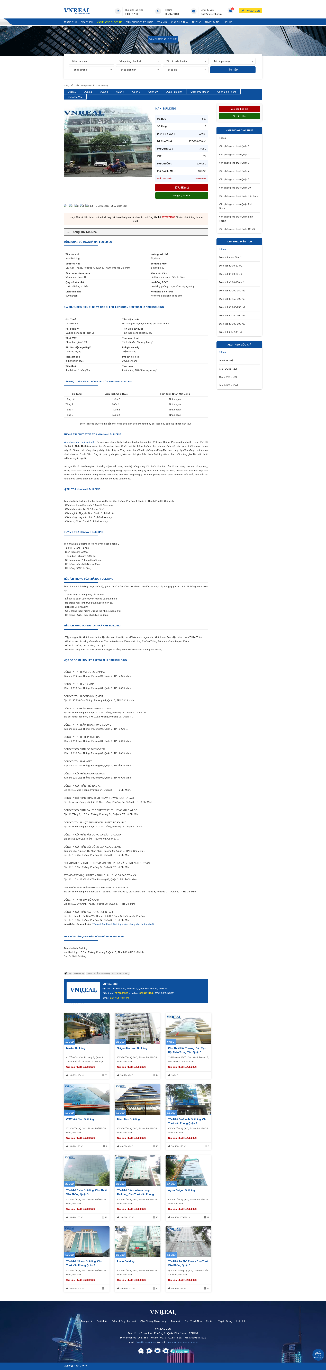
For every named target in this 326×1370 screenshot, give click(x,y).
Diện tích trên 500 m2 (230, 332)
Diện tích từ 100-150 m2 (232, 290)
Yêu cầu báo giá (239, 108)
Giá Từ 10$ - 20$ (228, 368)
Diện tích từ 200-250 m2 (232, 307)
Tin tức (196, 22)
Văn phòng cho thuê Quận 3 (234, 162)
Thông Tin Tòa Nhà (84, 232)
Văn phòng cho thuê (109, 22)
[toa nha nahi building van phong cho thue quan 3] (108, 141)
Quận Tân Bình (174, 91)
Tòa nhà (162, 22)
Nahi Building (79, 973)
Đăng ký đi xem (182, 195)
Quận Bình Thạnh (227, 91)
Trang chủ (70, 22)
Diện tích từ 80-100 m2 (231, 282)
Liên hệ (227, 22)
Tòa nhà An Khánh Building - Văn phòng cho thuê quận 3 (123, 924)
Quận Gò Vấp (75, 97)
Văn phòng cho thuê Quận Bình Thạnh (236, 218)
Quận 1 (72, 91)
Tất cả (222, 137)
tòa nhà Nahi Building (120, 973)
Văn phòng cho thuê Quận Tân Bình (238, 196)
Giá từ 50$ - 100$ (228, 385)
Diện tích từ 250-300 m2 (232, 315)
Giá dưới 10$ (226, 360)
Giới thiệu (87, 22)
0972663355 (121, 993)
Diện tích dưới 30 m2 (230, 257)
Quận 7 (136, 91)
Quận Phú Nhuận (200, 91)
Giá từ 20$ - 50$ (228, 377)
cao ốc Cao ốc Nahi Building (98, 973)
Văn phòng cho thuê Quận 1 (234, 146)
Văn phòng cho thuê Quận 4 (234, 171)
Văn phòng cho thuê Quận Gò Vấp (237, 229)
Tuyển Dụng (212, 22)
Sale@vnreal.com (211, 14)
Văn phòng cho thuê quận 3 (79, 442)
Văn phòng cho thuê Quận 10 (235, 187)
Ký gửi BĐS (253, 10)
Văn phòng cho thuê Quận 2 (234, 154)
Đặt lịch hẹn (239, 116)
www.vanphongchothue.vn (183, 1342)
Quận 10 (153, 91)
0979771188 (172, 14)
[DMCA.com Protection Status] (179, 1350)
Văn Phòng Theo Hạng (139, 22)
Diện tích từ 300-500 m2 (232, 323)
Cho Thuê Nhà (179, 22)
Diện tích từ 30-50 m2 (230, 265)
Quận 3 (104, 91)
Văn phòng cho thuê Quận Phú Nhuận (235, 206)
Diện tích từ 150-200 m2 (232, 299)
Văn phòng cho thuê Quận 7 (234, 179)
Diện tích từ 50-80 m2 (230, 274)
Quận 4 (120, 91)
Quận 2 (88, 91)
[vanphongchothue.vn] (77, 11)
